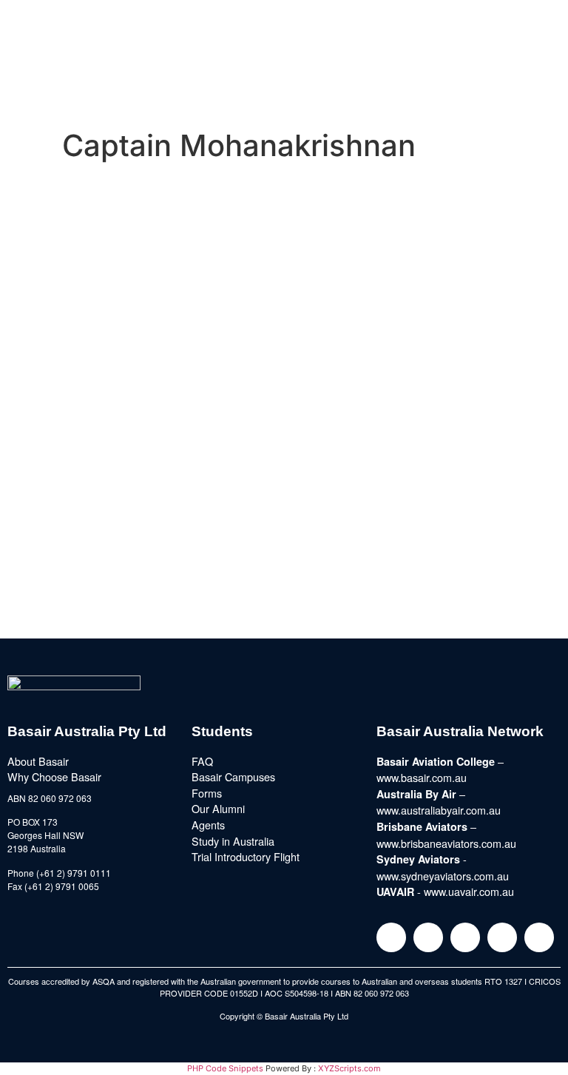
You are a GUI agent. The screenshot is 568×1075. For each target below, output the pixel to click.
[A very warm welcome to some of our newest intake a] (147, 551)
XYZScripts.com (349, 1068)
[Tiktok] (539, 937)
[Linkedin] (465, 937)
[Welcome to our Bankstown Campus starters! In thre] (147, 219)
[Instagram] (391, 937)
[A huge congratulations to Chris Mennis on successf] (420, 560)
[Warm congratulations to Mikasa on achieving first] (420, 464)
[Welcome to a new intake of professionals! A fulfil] (420, 228)
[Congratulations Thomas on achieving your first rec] (420, 403)
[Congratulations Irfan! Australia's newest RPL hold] (147, 403)
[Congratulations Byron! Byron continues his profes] (420, 324)
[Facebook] (428, 937)
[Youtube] (502, 937)
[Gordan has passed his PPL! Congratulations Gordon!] (147, 324)
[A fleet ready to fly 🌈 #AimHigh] (147, 446)
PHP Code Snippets (225, 1068)
